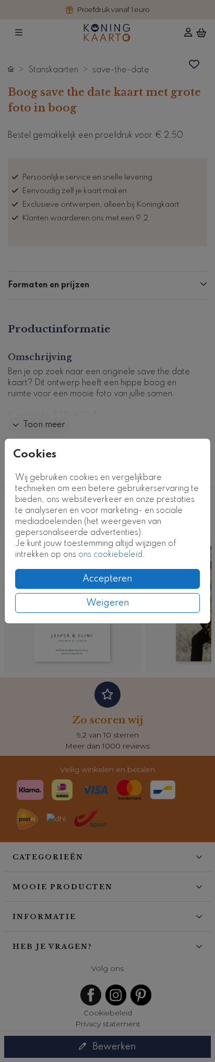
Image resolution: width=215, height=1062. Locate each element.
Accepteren (107, 579)
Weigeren (107, 603)
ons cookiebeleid (110, 555)
